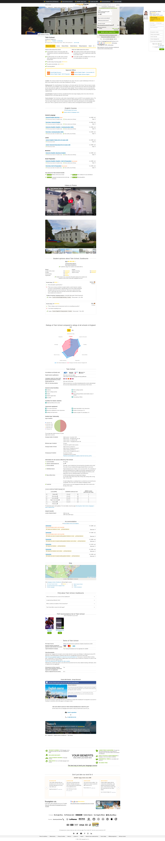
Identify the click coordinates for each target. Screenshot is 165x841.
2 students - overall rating (57, 40)
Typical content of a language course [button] (71, 112)
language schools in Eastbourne (54, 582)
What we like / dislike (50, 45)
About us (69, 836)
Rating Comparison (83, 45)
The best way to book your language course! (108, 35)
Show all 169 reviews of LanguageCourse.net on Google (82, 803)
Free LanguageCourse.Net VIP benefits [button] (105, 25)
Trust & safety (103, 836)
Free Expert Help (118, 1)
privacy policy (161, 46)
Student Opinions (73, 45)
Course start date (154, 36)
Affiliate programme (112, 836)
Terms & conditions (43, 836)
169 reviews (114, 43)
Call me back (162, 45)
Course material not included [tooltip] (102, 28)
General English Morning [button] (55, 72)
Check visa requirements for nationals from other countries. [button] (57, 661)
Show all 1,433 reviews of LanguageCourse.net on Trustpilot (55, 805)
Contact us (76, 836)
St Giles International (78, 587)
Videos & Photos (65, 45)
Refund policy (116, 29)
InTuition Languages (51, 587)
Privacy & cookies (61, 836)
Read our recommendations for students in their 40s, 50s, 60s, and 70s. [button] (77, 455)
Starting (99, 14)
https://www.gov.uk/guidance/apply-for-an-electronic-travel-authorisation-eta (61, 656)
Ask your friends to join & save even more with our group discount (64, 682)
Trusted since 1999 (94, 1)
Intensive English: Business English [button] (81, 74)
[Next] (95, 46)
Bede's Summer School (78, 584)
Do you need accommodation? (156, 41)
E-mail (161, 43)
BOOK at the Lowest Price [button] (108, 32)
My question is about (154, 32)
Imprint (81, 836)
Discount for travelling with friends (108, 36)
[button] (157, 32)
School (90, 45)
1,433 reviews (110, 45)
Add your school (122, 836)
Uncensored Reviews (106, 1)
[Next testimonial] (118, 787)
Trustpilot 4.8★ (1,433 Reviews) (52, 1)
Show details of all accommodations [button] (71, 523)
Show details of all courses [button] (71, 110)
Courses (58, 45)
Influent (75, 585)
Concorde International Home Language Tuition (55, 585)
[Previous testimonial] (46, 787)
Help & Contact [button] (48, 4)
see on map (76, 42)
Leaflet (89, 577)
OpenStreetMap (93, 577)
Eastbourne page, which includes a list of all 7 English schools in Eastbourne (68, 731)
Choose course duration (155, 34)
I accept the (159, 46)
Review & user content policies (92, 836)
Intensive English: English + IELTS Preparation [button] (60, 74)
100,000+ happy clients (81, 1)
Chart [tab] (69, 330)
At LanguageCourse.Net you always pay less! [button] (108, 8)
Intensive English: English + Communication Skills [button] (84, 72)
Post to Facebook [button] (72, 696)
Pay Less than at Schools (67, 1)
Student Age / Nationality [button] (52, 416)
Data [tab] (72, 330)
